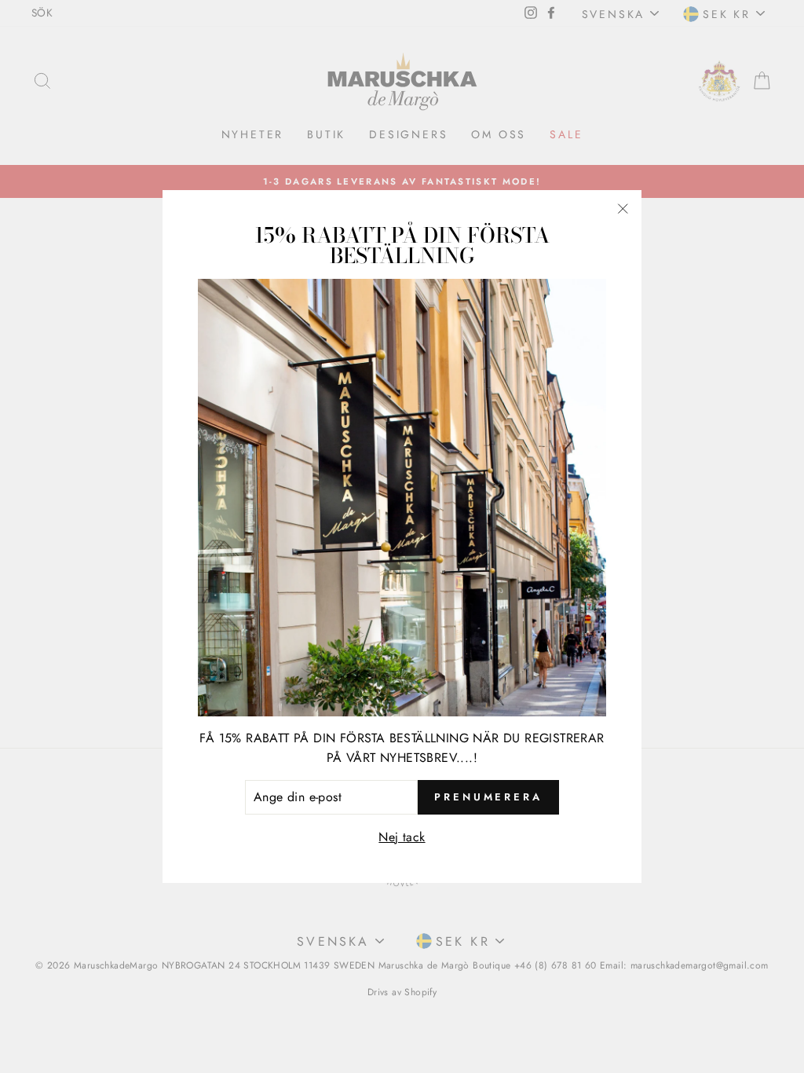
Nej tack (401, 837)
